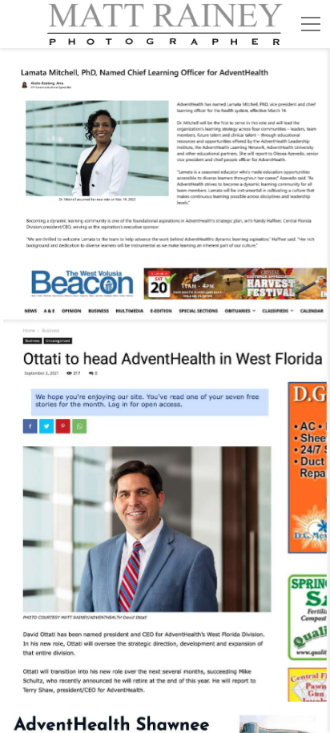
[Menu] (311, 24)
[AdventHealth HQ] (165, 156)
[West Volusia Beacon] (165, 480)
